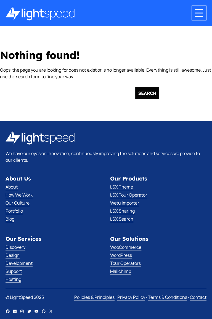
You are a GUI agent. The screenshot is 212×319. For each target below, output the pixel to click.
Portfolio (14, 211)
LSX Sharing (122, 211)
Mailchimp (120, 271)
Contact (198, 297)
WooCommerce (125, 247)
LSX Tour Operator (128, 195)
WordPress (121, 255)
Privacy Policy (131, 297)
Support (14, 271)
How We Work (19, 195)
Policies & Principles (94, 297)
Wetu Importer (124, 203)
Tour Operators (125, 263)
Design (13, 255)
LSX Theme (121, 187)
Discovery (15, 247)
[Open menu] (199, 13)
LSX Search (121, 219)
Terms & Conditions (167, 297)
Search (147, 93)
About (12, 187)
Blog (10, 219)
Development (19, 263)
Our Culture (18, 203)
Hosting (13, 279)
